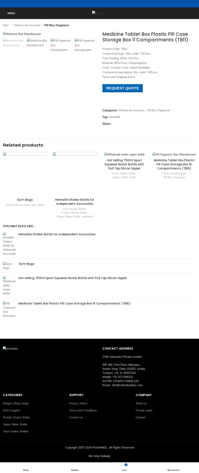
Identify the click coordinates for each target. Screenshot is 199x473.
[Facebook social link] (93, 3)
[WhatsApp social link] (106, 3)
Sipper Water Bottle (68, 216)
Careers (141, 417)
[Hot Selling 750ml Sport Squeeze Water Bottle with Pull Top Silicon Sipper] (9, 285)
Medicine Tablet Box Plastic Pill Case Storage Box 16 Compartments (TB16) (174, 164)
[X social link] (118, 124)
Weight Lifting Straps (16, 403)
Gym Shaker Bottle (74, 208)
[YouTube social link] (102, 3)
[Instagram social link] (97, 3)
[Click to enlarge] (10, 29)
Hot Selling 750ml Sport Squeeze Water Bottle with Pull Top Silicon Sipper (124, 164)
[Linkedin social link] (127, 124)
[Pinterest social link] (122, 124)
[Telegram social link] (131, 124)
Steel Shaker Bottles (16, 431)
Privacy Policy (78, 403)
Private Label (144, 410)
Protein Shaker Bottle (74, 212)
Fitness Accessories (27, 25)
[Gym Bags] (9, 266)
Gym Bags (25, 200)
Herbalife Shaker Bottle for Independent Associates (74, 202)
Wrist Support (11, 410)
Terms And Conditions (83, 410)
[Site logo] (99, 13)
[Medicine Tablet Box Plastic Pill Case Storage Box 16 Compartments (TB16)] (9, 309)
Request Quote (122, 88)
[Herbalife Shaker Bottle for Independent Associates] (9, 244)
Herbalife (114, 117)
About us (141, 403)
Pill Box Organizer (56, 25)
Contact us (76, 417)
